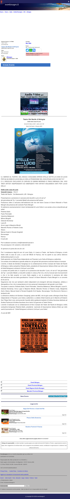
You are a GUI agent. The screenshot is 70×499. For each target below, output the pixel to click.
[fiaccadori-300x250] (34, 115)
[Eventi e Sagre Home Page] (1, 3)
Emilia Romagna (18, 12)
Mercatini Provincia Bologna (35, 391)
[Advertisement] (34, 27)
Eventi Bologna (35, 382)
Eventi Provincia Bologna (35, 385)
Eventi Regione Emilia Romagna (35, 388)
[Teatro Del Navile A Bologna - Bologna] (34, 173)
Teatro (1, 12)
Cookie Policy (12, 471)
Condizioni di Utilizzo (22, 471)
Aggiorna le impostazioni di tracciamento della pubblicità (14, 474)
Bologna (29, 12)
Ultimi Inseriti (8, 478)
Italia (11, 12)
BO (24, 12)
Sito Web (28, 43)
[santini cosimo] (34, 352)
